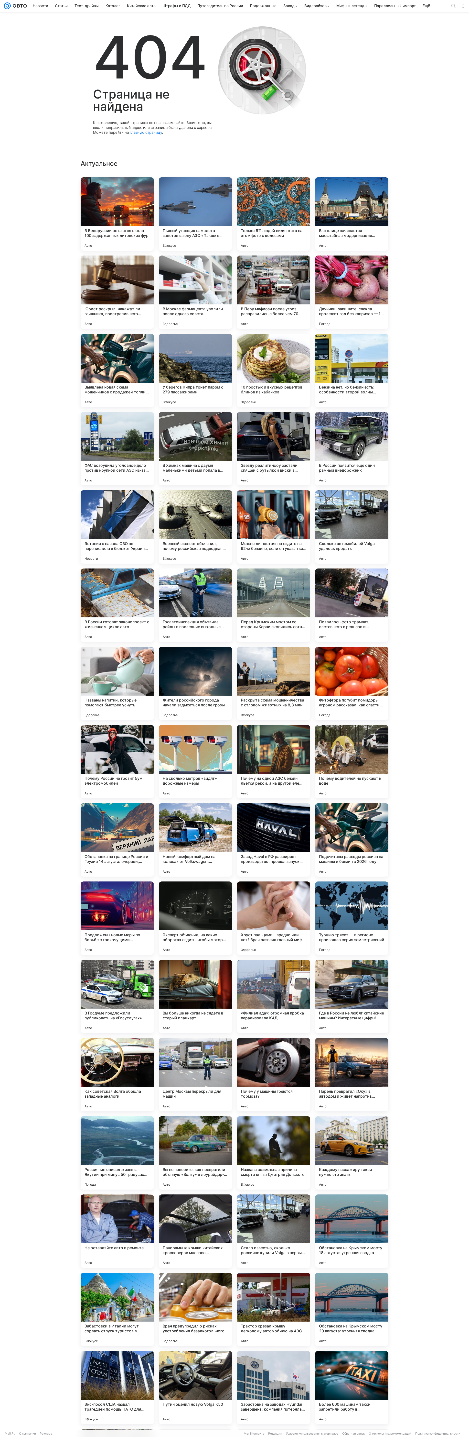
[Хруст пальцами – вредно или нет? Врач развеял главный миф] (273, 918)
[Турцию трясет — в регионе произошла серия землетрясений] (351, 918)
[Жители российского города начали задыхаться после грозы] (195, 683)
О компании (27, 1433)
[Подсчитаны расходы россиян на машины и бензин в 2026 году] (351, 840)
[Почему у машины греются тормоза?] (273, 1074)
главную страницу (146, 132)
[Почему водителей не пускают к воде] (351, 761)
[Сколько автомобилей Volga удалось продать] (351, 527)
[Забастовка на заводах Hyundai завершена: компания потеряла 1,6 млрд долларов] (273, 1387)
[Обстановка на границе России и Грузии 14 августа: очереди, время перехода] (117, 840)
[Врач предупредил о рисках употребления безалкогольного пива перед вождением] (195, 1309)
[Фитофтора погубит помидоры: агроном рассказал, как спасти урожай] (351, 683)
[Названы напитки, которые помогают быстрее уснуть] (117, 683)
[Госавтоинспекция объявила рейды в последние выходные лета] (195, 605)
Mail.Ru (10, 1433)
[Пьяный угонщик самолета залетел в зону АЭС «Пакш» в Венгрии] (195, 214)
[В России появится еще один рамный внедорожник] (351, 448)
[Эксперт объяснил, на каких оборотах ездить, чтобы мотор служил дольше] (195, 918)
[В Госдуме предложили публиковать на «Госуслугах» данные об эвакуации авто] (117, 996)
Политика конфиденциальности (437, 1433)
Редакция (275, 1433)
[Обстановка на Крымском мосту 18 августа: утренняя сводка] (351, 1231)
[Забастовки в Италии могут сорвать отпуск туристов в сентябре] (117, 1309)
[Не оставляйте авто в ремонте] (117, 1231)
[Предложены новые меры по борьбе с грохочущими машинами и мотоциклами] (117, 918)
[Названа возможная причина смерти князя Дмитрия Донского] (273, 1153)
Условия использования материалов (312, 1433)
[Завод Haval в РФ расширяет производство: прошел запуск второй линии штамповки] (273, 840)
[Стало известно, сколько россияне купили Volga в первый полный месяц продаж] (273, 1231)
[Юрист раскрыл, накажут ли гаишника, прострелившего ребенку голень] (117, 292)
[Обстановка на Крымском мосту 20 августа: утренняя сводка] (351, 1309)
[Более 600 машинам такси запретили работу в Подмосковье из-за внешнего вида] (351, 1387)
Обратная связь (353, 1433)
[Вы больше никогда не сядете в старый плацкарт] (195, 996)
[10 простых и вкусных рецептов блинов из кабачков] (273, 370)
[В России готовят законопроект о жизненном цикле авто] (117, 605)
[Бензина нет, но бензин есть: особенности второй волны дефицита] (351, 370)
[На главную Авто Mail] (19, 6)
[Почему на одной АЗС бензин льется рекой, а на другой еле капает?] (273, 761)
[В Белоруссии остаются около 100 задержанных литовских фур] (117, 214)
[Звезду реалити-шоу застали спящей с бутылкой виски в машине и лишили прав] (273, 448)
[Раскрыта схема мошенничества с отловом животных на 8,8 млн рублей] (273, 683)
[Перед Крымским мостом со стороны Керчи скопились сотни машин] (273, 605)
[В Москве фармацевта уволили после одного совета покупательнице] (195, 292)
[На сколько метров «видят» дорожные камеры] (195, 761)
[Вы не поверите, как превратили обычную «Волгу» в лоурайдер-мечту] (195, 1153)
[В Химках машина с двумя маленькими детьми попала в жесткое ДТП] (195, 448)
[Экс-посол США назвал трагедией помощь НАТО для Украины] (117, 1387)
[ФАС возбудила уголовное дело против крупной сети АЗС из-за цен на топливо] (117, 448)
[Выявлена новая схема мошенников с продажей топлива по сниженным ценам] (117, 370)
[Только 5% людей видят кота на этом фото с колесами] (273, 214)
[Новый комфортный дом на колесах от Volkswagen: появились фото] (195, 840)
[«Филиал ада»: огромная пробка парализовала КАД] (273, 996)
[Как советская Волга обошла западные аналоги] (117, 1074)
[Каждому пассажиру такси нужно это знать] (351, 1153)
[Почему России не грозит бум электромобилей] (117, 761)
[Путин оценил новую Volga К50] (195, 1387)
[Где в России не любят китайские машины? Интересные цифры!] (351, 996)
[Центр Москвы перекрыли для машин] (195, 1074)
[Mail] (7, 6)
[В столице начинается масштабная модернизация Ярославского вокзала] (351, 214)
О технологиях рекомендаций (390, 1433)
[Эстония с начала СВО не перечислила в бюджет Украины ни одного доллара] (117, 527)
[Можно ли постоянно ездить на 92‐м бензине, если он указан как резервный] (273, 527)
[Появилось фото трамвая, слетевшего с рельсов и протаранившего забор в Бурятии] (351, 605)
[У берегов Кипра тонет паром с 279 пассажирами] (195, 370)
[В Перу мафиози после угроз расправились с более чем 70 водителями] (273, 292)
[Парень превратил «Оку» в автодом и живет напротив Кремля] (351, 1074)
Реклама (46, 1433)
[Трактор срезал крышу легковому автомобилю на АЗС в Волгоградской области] (273, 1309)
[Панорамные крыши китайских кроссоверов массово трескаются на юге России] (195, 1231)
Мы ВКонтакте (254, 1433)
